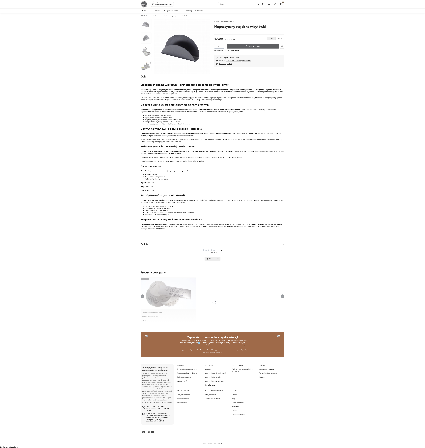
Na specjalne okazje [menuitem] (171, 11)
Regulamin (200, 350)
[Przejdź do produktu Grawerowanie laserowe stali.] (168, 294)
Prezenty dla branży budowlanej (215, 373)
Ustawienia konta (183, 399)
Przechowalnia (182, 403)
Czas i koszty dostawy (212, 399)
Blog (233, 399)
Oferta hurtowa (210, 385)
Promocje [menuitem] (157, 11)
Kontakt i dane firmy (238, 415)
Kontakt (261, 377)
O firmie (234, 395)
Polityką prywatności (215, 352)
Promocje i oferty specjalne (268, 373)
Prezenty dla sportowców (213, 381)
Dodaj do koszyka (254, 46)
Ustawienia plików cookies (186, 373)
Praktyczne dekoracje (159, 16)
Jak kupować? (182, 381)
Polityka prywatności (184, 377)
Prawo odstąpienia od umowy (187, 369)
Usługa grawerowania (266, 369)
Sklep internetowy (211, 443)
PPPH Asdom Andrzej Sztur (223, 22)
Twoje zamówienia (183, 395)
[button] (263, 4)
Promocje (208, 369)
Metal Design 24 (145, 16)
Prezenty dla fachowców (213, 377)
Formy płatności (210, 395)
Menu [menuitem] (144, 11)
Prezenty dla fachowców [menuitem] (194, 11)
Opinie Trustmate (237, 403)
